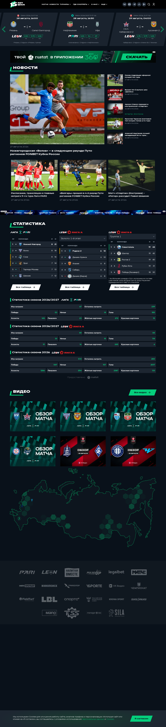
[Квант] (29, 508)
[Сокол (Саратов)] (34, 514)
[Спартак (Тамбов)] (33, 512)
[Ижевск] (53, 502)
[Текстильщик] (40, 500)
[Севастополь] (11, 515)
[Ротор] (27, 517)
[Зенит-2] (32, 492)
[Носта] (38, 521)
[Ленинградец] (36, 490)
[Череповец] (38, 495)
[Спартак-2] (31, 502)
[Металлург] (28, 513)
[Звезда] (30, 492)
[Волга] (42, 510)
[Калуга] (31, 508)
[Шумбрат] (38, 507)
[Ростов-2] (21, 516)
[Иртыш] (64, 522)
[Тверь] (30, 497)
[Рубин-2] (46, 506)
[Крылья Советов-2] (41, 516)
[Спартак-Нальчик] (23, 523)
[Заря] (20, 513)
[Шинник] (37, 499)
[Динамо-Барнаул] (71, 528)
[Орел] (25, 506)
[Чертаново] (29, 505)
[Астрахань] (29, 519)
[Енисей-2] (81, 523)
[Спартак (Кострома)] (40, 497)
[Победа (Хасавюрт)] (21, 528)
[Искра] (23, 502)
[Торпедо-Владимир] (36, 502)
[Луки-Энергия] (27, 495)
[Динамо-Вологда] (41, 495)
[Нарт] (21, 521)
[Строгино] (27, 503)
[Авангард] (24, 512)
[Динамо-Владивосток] (130, 543)
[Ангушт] (19, 525)
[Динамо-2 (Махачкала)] (23, 526)
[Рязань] (35, 510)
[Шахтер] (18, 513)
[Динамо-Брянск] (22, 506)
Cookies (110, 719)
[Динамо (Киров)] (48, 497)
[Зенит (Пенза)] (36, 512)
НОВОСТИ (54, 4)
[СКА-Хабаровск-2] (129, 532)
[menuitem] (81, 4)
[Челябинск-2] (55, 517)
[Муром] (39, 502)
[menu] (90, 4)
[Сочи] (17, 523)
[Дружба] (19, 518)
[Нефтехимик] (49, 506)
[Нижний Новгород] (43, 499)
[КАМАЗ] (51, 505)
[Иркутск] (80, 530)
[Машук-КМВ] (18, 521)
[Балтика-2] (16, 493)
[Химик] (41, 502)
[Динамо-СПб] (34, 492)
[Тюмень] (60, 516)
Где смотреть (80, 4)
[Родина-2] (32, 500)
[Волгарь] (31, 517)
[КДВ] (72, 520)
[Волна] (44, 502)
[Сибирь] (73, 523)
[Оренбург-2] (41, 521)
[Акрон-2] (38, 515)
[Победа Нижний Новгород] (45, 499)
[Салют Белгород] (22, 509)
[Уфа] (53, 510)
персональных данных (93, 719)
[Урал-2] (57, 513)
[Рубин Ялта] (14, 514)
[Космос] (30, 500)
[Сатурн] (33, 506)
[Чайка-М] (23, 517)
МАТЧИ (45, 4)
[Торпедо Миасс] (53, 517)
